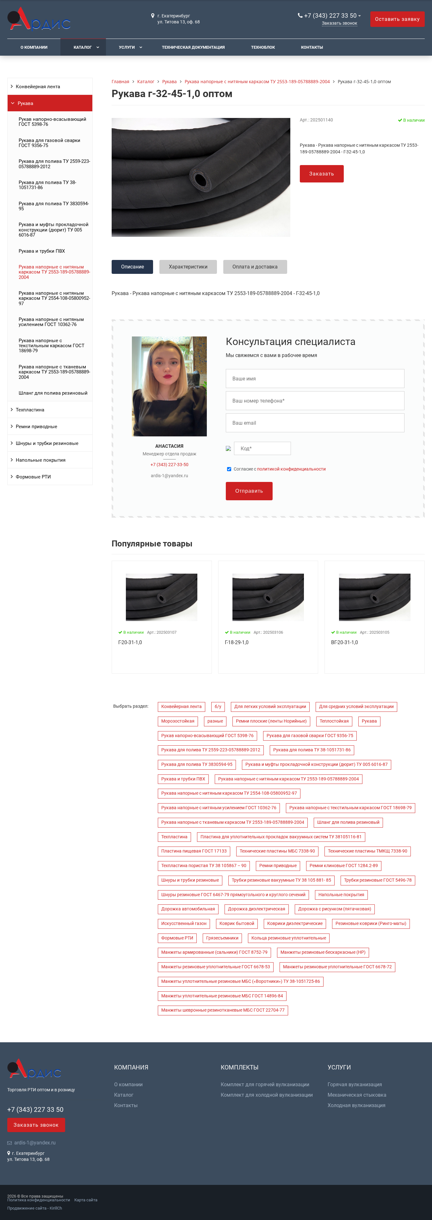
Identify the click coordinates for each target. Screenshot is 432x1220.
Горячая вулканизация (355, 1084)
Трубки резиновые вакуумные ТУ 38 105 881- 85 (281, 880)
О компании (34, 47)
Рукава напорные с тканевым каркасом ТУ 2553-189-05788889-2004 (54, 372)
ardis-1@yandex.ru (169, 475)
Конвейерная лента (38, 86)
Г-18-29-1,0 (237, 642)
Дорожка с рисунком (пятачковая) (334, 909)
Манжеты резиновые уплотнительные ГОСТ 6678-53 (215, 967)
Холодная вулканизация (357, 1105)
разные (215, 721)
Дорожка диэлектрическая (256, 909)
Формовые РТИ (33, 477)
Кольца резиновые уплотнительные (288, 938)
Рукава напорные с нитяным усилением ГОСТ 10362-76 (51, 322)
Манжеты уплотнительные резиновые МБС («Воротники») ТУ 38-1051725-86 (240, 981)
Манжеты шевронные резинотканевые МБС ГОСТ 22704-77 (223, 1010)
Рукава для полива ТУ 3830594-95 (54, 206)
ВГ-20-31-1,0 (344, 642)
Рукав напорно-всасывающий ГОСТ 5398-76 (52, 121)
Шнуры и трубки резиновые (47, 443)
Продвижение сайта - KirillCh (34, 1208)
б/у (218, 706)
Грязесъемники (222, 938)
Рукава (25, 103)
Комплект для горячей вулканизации (265, 1084)
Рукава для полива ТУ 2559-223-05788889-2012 (54, 163)
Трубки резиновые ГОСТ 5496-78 (378, 880)
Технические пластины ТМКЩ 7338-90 (367, 851)
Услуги (127, 47)
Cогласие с (280, 469)
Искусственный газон (184, 923)
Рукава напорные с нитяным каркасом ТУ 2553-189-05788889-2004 (54, 272)
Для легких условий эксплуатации (270, 706)
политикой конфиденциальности (291, 469)
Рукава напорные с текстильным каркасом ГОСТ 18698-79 (51, 346)
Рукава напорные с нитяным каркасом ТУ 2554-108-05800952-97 (54, 298)
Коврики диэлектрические (295, 923)
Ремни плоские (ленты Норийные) (271, 721)
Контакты (312, 47)
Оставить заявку (397, 19)
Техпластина (30, 410)
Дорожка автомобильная (188, 909)
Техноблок (263, 47)
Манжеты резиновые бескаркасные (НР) (323, 952)
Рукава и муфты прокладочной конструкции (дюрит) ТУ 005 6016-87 (54, 230)
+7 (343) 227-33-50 (169, 464)
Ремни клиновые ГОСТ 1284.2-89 (344, 865)
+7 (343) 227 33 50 (330, 15)
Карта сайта (85, 1200)
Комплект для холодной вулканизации (267, 1095)
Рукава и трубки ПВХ (42, 251)
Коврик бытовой (236, 923)
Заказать (321, 174)
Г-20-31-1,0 (130, 642)
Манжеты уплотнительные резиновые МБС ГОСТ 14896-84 (222, 996)
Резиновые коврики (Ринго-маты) (371, 923)
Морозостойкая (177, 721)
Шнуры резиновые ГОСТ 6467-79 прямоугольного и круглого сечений (233, 894)
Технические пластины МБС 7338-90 (277, 851)
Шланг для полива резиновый (53, 393)
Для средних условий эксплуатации (356, 706)
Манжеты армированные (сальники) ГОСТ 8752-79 (214, 952)
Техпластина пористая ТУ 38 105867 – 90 (203, 865)
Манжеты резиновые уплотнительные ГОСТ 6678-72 (337, 967)
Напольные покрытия (40, 460)
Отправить (249, 491)
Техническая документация (193, 47)
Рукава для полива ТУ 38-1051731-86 (47, 185)
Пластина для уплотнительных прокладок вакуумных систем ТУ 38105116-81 (281, 837)
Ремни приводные (36, 426)
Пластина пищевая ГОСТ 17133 (194, 851)
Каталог (83, 47)
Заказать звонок (339, 23)
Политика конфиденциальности (38, 1200)
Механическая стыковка (357, 1095)
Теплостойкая (334, 721)
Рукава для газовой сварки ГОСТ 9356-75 (49, 143)
